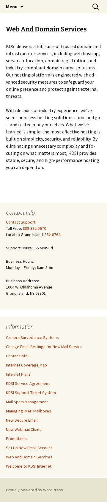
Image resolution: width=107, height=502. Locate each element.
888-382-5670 (34, 228)
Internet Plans (18, 374)
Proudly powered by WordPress (34, 490)
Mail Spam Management (27, 401)
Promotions (16, 438)
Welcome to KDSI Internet (28, 466)
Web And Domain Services (29, 457)
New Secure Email (21, 420)
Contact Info (17, 355)
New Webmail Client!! (24, 429)
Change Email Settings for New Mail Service (44, 346)
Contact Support (20, 222)
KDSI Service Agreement (28, 383)
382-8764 (52, 234)
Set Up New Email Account (29, 447)
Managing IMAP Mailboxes (28, 411)
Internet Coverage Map (26, 365)
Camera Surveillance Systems (32, 337)
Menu (12, 6)
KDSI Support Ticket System (31, 392)
